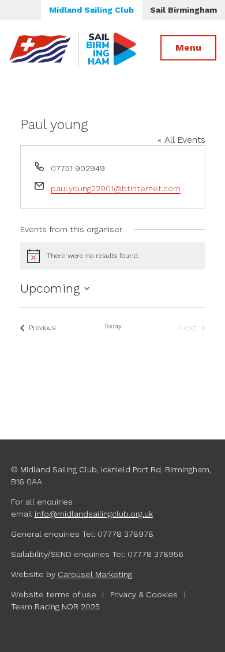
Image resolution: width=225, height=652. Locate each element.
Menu (188, 47)
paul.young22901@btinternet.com (116, 188)
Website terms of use (53, 594)
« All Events (181, 139)
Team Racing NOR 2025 (55, 606)
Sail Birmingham (183, 9)
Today (113, 326)
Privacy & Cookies (144, 594)
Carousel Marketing (95, 574)
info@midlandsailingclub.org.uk (94, 513)
